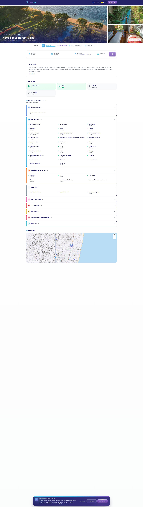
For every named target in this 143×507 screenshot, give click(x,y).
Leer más (31, 74)
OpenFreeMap (31, 260)
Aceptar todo (102, 501)
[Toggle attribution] (28, 261)
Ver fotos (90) (136, 40)
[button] (71, 245)
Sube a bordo (112, 3)
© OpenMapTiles (38, 260)
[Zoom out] (114, 237)
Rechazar (91, 501)
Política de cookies (63, 503)
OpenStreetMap (48, 260)
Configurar (82, 501)
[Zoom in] (114, 234)
